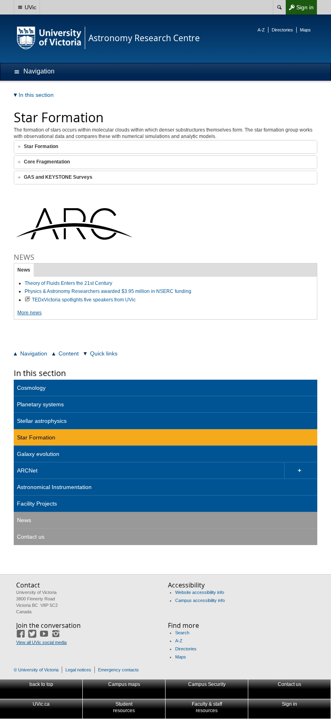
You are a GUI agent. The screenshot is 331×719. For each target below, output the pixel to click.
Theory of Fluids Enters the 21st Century (68, 283)
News (23, 270)
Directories (282, 29)
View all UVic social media (41, 642)
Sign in (299, 9)
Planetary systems (40, 404)
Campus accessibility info (200, 600)
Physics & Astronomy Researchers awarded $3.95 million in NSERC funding (108, 291)
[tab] (165, 147)
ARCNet (27, 470)
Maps (305, 29)
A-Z (261, 29)
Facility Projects (37, 503)
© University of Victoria (36, 669)
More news (29, 313)
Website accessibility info (199, 592)
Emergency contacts (118, 669)
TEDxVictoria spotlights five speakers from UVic (84, 300)
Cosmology (31, 388)
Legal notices (78, 669)
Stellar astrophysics (42, 421)
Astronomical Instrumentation (54, 487)
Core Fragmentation (47, 162)
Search (182, 632)
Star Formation (41, 146)
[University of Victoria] (49, 38)
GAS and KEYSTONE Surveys (58, 177)
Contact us (30, 536)
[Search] (279, 7)
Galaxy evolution (38, 454)
